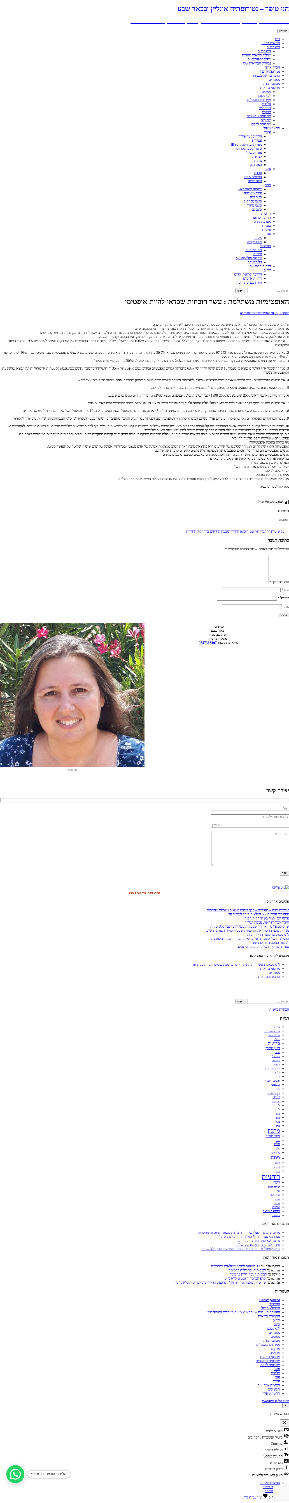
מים (278, 1118)
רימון (276, 1182)
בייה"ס (277, 1039)
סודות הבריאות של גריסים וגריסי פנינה (263, 947)
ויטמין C (276, 1056)
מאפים (266, 92)
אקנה (258, 238)
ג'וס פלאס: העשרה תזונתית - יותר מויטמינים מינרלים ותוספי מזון (236, 964)
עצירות (257, 140)
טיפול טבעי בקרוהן (249, 148)
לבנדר (276, 1105)
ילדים (267, 270)
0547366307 (208, 643)
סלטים (266, 104)
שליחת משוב (271, 1487)
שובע (277, 1199)
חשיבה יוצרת (272, 1080)
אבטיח (276, 1027)
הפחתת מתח (253, 177)
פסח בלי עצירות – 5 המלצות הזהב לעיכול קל (258, 914)
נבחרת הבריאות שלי (257, 63)
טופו (278, 1089)
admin (244, 313)
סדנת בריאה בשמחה (266, 75)
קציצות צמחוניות (268, 1385)
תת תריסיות (253, 250)
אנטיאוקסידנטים (272, 1031)
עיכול (267, 132)
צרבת (258, 161)
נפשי (268, 169)
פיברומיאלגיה (253, 193)
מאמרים (274, 79)
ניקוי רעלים (273, 1136)
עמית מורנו (249, 1497)
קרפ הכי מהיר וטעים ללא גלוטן (245, 1278)
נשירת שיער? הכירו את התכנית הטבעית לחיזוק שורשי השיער (247, 930)
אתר (286, 606)
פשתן (277, 1163)
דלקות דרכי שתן (260, 266)
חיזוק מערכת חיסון (249, 282)
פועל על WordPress (275, 1401)
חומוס (277, 1064)
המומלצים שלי (270, 1308)
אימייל (283, 598)
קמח (277, 1171)
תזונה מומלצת (271, 1211)
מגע (278, 1113)
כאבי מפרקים (252, 201)
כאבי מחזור (254, 205)
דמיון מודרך (273, 1048)
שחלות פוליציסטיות (248, 258)
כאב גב (257, 209)
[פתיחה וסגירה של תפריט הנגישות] (285, 1405)
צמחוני (276, 1167)
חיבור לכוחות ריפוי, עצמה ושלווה (267, 922)
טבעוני (275, 1084)
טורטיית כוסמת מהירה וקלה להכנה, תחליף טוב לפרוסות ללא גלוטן (220, 1282)
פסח (275, 1157)
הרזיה (277, 1052)
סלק (278, 1148)
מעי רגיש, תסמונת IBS (246, 144)
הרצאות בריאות (269, 977)
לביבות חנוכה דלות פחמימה (270, 943)
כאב (268, 185)
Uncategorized (269, 1300)
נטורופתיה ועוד (269, 71)
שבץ (278, 1191)
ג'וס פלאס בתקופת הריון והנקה (268, 934)
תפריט (283, 31)
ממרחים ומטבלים (259, 100)
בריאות (274, 1043)
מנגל (277, 1122)
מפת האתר (272, 1491)
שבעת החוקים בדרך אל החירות (206, 531)
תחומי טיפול (271, 128)
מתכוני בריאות (270, 88)
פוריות (257, 254)
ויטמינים (276, 1060)
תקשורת (276, 1215)
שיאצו (277, 1203)
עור (268, 234)
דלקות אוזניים (252, 278)
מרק (278, 1126)
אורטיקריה (254, 242)
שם (285, 590)
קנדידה (257, 157)
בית (277, 39)
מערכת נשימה (261, 221)
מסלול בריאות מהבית (256, 55)
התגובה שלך (279, 582)
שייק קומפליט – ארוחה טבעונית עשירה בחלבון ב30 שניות (249, 926)
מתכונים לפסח (261, 124)
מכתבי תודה (271, 83)
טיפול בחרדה (274, 1093)
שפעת (276, 1207)
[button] (15, 1474)
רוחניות (266, 213)
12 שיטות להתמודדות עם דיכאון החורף (260, 531)
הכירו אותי (272, 67)
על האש (276, 1152)
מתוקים (266, 120)
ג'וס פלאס (273, 47)
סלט (277, 1144)
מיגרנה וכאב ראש (250, 189)
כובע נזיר (276, 1101)
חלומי (277, 1072)
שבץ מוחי (275, 1195)
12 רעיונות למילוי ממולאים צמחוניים (235, 1266)
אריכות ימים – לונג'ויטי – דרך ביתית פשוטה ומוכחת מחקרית (248, 910)
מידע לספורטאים (259, 59)
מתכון (274, 1131)
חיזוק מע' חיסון (272, 1068)
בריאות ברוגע (270, 43)
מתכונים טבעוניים (259, 116)
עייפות (266, 230)
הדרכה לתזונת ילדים (248, 274)
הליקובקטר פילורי (250, 136)
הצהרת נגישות (270, 1483)
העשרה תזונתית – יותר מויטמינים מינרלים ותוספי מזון (243, 1312)
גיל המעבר (255, 262)
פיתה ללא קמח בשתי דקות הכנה (267, 918)
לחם (277, 1109)
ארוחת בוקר (274, 1035)
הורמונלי (265, 246)
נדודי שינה (255, 181)
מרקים (266, 112)
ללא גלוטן (264, 96)
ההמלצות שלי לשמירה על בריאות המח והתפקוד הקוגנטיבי (249, 938)
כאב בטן (256, 165)
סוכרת (266, 226)
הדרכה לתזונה (261, 217)
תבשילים (265, 108)
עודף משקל (254, 152)
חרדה (258, 173)
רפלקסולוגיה (274, 1187)
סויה (278, 1140)
